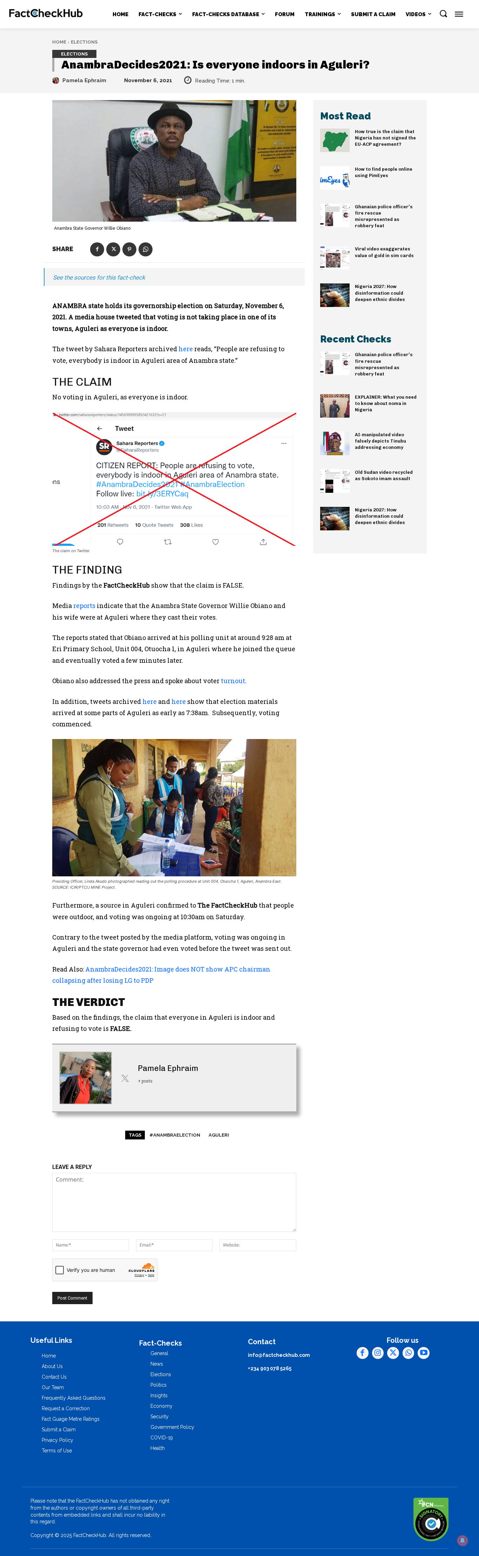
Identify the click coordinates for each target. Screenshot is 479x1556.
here (185, 349)
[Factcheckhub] (46, 14)
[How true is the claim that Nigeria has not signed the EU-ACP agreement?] (335, 140)
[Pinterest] (129, 249)
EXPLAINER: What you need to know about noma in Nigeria (386, 403)
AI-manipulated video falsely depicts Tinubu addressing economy (380, 441)
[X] (113, 249)
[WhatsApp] (146, 249)
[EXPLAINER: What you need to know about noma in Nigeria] (335, 406)
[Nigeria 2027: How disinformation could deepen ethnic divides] (335, 295)
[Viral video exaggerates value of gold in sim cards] (335, 257)
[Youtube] (424, 1353)
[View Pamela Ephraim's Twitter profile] (125, 1078)
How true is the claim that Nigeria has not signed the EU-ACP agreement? (385, 138)
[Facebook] (97, 249)
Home (59, 42)
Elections (84, 42)
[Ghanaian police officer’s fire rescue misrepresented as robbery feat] (335, 215)
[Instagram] (378, 1353)
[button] (443, 13)
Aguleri (219, 1135)
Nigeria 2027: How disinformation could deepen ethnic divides (380, 293)
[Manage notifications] (462, 1540)
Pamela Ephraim (84, 80)
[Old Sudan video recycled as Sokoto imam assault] (335, 481)
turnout (233, 680)
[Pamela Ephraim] (56, 80)
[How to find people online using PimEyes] (335, 178)
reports (84, 605)
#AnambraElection (174, 1135)
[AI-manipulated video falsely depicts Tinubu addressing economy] (335, 443)
